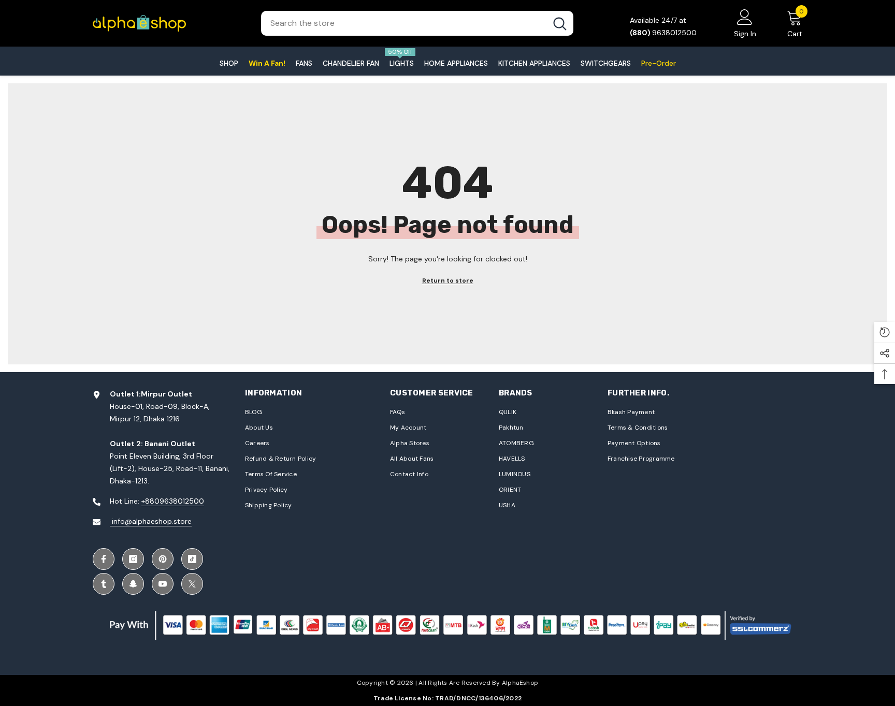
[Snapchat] (133, 584)
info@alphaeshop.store (151, 521)
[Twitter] (192, 584)
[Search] (417, 23)
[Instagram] (133, 559)
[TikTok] (192, 559)
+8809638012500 (172, 501)
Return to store (447, 280)
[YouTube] (163, 584)
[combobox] (403, 23)
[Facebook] (103, 559)
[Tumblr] (103, 584)
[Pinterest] (163, 559)
